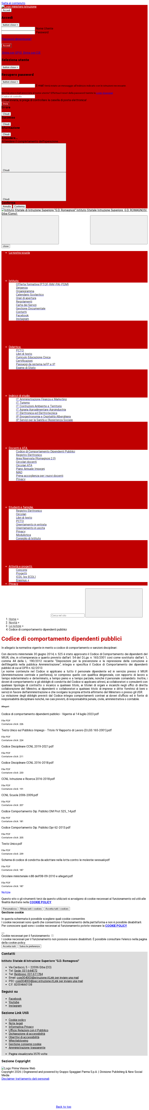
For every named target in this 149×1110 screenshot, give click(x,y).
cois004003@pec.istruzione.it (49, 981)
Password (42, 32)
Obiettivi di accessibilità (24, 1037)
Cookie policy (17, 1020)
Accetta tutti (57, 908)
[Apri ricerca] (119, 229)
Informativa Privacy (21, 1027)
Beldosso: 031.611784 (28, 974)
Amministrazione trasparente (27, 1047)
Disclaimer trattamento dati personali (25, 1078)
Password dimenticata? (16, 39)
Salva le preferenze (29, 946)
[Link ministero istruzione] (19, 6)
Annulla (7, 206)
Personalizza (10, 908)
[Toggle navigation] (30, 229)
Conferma (19, 206)
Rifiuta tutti (31, 908)
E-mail (40, 85)
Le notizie (15, 626)
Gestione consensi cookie (25, 1044)
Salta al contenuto (13, 3)
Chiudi (6, 114)
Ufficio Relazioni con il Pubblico (28, 1030)
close (6, 246)
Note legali (16, 1023)
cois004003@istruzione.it (48, 977)
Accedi (6, 10)
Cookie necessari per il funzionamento (26, 935)
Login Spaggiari (104, 93)
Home (12, 619)
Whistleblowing (18, 1040)
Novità (13, 622)
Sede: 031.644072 (25, 970)
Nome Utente (44, 28)
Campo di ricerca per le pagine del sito (25, 615)
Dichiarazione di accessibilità (27, 1033)
